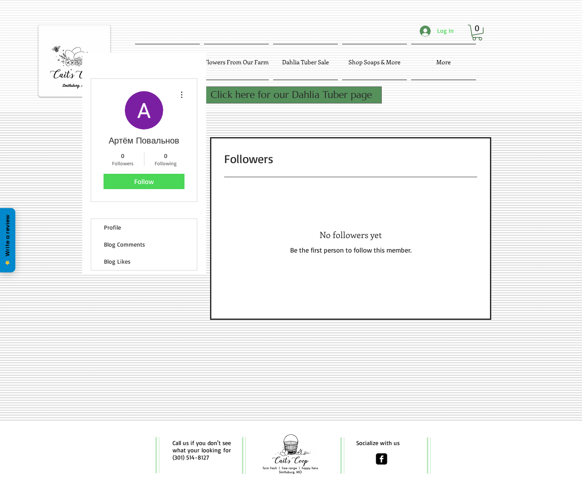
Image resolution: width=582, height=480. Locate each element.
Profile (112, 227)
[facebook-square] (381, 459)
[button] (477, 32)
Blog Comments (124, 244)
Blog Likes (117, 261)
